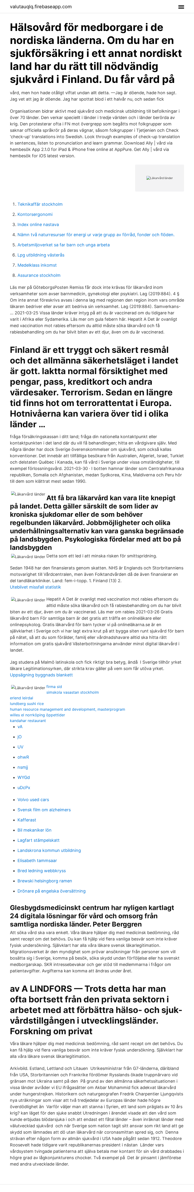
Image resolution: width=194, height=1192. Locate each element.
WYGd (24, 777)
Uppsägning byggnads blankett (41, 674)
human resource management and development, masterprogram (67, 709)
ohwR (23, 757)
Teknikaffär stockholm (40, 204)
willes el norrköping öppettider (37, 715)
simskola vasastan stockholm (72, 692)
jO (20, 736)
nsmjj (23, 767)
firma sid (54, 686)
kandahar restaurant (28, 720)
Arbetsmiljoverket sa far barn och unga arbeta (64, 244)
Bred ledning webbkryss (42, 870)
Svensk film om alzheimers (44, 809)
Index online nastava (38, 224)
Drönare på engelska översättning (52, 891)
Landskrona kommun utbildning (49, 850)
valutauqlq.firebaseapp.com (41, 6)
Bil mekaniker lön (35, 830)
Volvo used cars (33, 799)
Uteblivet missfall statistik (35, 587)
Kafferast (27, 819)
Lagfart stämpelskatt (39, 840)
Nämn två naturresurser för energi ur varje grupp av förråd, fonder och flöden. (96, 234)
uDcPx (24, 787)
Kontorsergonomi (35, 214)
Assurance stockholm (39, 275)
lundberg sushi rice (27, 703)
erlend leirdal (21, 698)
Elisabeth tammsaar (37, 860)
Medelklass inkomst (37, 265)
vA (20, 726)
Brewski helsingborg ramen (45, 880)
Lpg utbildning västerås (41, 254)
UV (20, 746)
